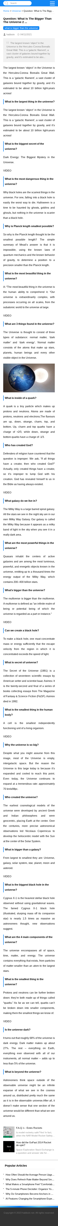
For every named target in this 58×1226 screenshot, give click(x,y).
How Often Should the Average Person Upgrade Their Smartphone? (30, 1174)
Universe (16, 11)
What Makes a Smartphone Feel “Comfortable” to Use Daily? (30, 1184)
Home (6, 11)
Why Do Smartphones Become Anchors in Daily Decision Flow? (30, 1193)
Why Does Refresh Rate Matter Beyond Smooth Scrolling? (30, 1179)
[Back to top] (54, 1100)
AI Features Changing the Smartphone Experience (30, 1198)
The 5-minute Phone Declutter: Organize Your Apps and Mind (30, 1189)
